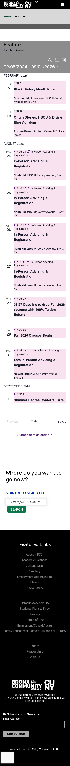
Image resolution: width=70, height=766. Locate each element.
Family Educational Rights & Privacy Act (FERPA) (35, 631)
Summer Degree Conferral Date (39, 400)
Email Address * (12, 718)
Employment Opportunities (34, 577)
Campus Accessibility (35, 603)
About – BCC (34, 554)
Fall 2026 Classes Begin (33, 335)
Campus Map (34, 566)
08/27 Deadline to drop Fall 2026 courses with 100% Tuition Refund (39, 309)
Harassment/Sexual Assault (35, 625)
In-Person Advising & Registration (31, 164)
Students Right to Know (35, 608)
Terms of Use (35, 620)
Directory (34, 571)
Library (34, 582)
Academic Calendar (34, 560)
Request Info (35, 651)
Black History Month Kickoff (36, 89)
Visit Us (35, 657)
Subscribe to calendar (33, 435)
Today (35, 421)
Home (8, 16)
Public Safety (34, 588)
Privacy (35, 614)
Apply (35, 646)
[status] (26, 502)
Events (8, 50)
